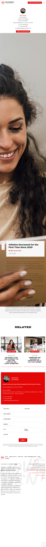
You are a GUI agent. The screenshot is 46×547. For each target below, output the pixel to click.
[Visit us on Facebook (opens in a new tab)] (44, 460)
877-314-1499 (33, 467)
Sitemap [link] (43, 477)
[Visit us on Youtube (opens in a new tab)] (41, 460)
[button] (44, 3)
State (25, 429)
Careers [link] (7, 458)
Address (6, 424)
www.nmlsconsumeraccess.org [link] (8, 482)
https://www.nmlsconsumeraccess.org (36, 470)
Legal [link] (6, 456)
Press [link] (38, 456)
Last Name (26, 408)
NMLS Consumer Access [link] (30, 456)
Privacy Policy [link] (13, 456)
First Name (6, 408)
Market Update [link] (13, 258)
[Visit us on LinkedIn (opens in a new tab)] (38, 460)
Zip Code (6, 434)
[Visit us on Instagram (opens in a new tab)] (35, 460)
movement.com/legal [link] (6, 485)
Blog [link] (7, 258)
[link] (8, 3)
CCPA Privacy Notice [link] (40, 475)
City (5, 429)
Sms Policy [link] (20, 456)
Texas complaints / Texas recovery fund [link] (37, 472)
